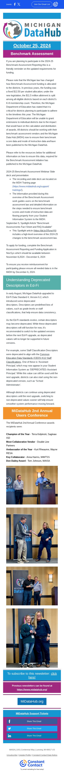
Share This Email (34, 721)
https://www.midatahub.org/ (32, 689)
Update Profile (25, 755)
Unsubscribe (12, 755)
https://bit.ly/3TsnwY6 (45, 230)
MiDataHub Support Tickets (32, 713)
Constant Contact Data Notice (44, 755)
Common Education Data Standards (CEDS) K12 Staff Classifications (28, 358)
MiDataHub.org (32, 701)
